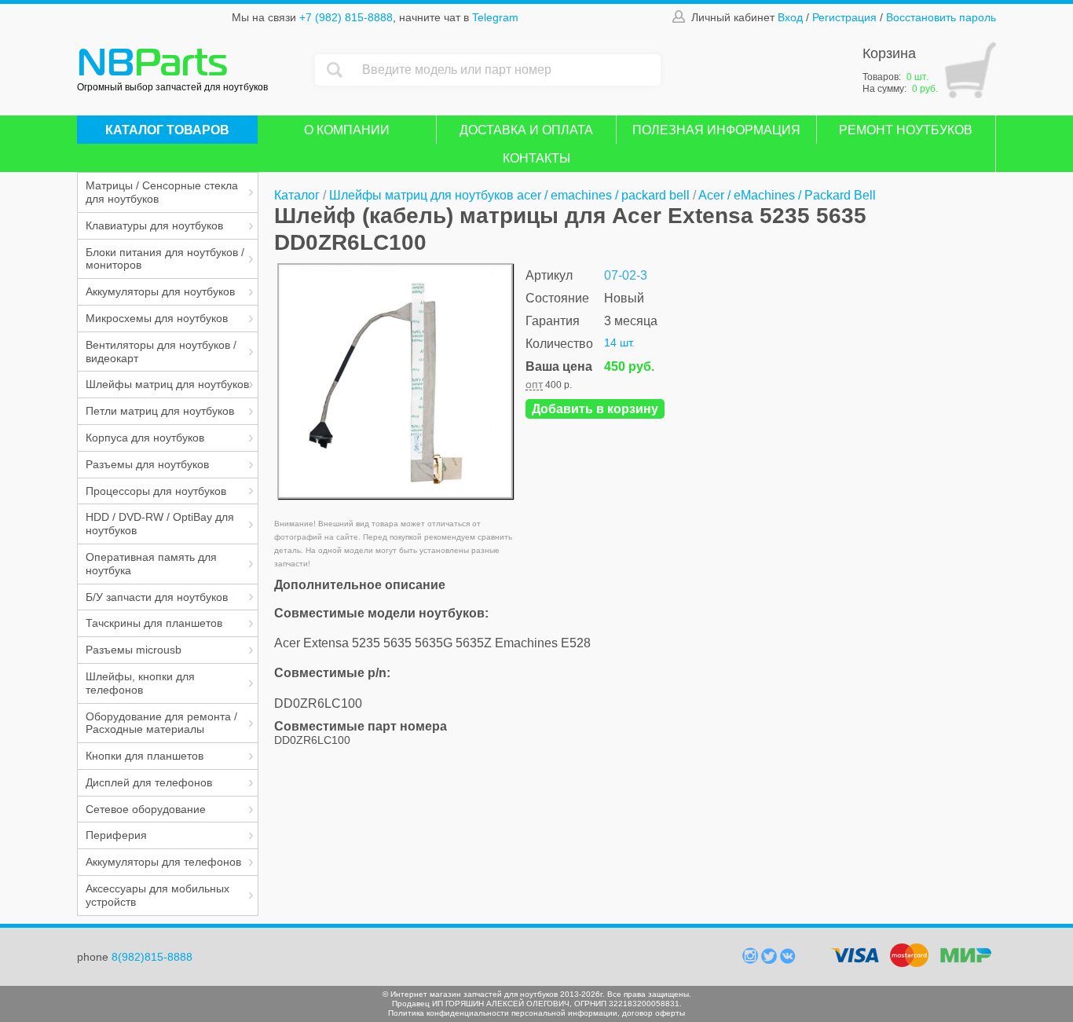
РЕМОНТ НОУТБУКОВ (905, 130)
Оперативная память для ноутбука (151, 564)
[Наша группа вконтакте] (788, 960)
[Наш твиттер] (770, 960)
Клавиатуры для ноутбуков (154, 225)
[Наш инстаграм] (751, 960)
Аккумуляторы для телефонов (163, 861)
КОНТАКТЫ (536, 158)
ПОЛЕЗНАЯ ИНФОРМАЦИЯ (716, 130)
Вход (790, 17)
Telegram (495, 17)
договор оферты (653, 1013)
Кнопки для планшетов (144, 755)
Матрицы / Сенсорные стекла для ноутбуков (162, 192)
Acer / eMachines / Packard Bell (787, 195)
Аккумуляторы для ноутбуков (160, 291)
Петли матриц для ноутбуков (160, 411)
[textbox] (507, 70)
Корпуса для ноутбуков (145, 437)
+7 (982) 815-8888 (346, 17)
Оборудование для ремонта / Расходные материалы (161, 723)
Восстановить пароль (941, 17)
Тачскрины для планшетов (154, 623)
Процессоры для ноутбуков (156, 491)
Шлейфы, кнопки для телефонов (140, 683)
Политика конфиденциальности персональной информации (502, 1013)
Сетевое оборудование (146, 809)
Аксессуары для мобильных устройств (157, 895)
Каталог (297, 195)
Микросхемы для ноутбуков (157, 318)
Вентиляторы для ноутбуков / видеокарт (161, 351)
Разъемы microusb (133, 649)
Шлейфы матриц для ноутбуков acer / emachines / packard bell (509, 195)
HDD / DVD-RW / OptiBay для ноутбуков (160, 524)
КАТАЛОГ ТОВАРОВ (167, 130)
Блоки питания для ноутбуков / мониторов (165, 259)
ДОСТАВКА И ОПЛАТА (526, 130)
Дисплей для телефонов (149, 782)
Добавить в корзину (595, 409)
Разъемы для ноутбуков (147, 464)
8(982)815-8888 (152, 957)
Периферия (116, 835)
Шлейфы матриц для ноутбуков (167, 384)
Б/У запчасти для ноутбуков (157, 597)
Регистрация (844, 17)
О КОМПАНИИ (347, 130)
